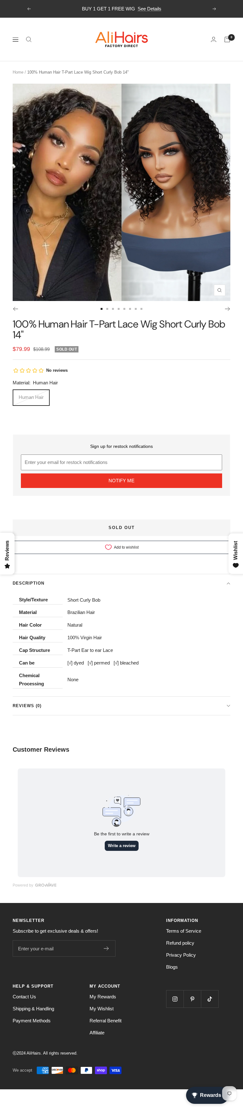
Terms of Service (183, 931)
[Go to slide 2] (107, 309)
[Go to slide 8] (141, 309)
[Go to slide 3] (113, 309)
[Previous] (15, 309)
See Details (149, 8)
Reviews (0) (27, 705)
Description (28, 583)
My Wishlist (102, 1008)
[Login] (213, 39)
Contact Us (24, 996)
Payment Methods (32, 1020)
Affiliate (97, 1032)
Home (18, 72)
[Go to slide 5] (124, 309)
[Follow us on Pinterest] (192, 999)
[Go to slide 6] (130, 309)
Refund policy (180, 943)
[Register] (106, 948)
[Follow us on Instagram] (175, 999)
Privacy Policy (181, 955)
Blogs (172, 967)
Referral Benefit (106, 1020)
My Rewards (103, 996)
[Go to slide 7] (136, 309)
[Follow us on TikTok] (209, 999)
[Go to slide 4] (119, 309)
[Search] (29, 39)
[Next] (227, 309)
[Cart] (227, 39)
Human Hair (31, 397)
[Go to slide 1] (102, 309)
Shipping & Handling (33, 1008)
